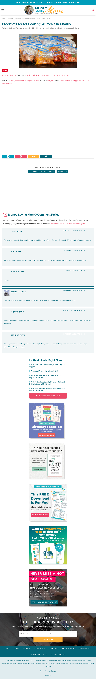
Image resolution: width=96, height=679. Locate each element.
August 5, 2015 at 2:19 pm (75, 270)
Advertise (54, 649)
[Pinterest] (21, 156)
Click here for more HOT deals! (48, 395)
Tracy (14, 312)
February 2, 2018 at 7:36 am (74, 250)
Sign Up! (48, 639)
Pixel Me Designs (50, 671)
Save (5, 70)
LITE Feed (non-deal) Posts (41, 171)
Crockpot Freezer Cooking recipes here (24, 80)
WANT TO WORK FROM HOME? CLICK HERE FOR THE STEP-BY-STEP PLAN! (48, 2)
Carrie (15, 272)
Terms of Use (85, 649)
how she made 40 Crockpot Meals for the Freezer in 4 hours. (47, 75)
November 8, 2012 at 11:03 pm (74, 310)
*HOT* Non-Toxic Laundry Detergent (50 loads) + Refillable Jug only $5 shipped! (47, 383)
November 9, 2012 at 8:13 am (74, 290)
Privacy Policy (69, 649)
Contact (26, 649)
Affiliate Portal (58, 654)
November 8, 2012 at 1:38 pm (74, 334)
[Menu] (3, 10)
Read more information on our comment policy (68, 223)
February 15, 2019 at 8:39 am (74, 230)
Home (7, 649)
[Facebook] (8, 156)
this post (50, 80)
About (16, 649)
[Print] (46, 156)
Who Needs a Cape (9, 75)
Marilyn (15, 292)
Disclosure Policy (39, 654)
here (76, 28)
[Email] (33, 156)
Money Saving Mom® (49, 10)
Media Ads (62, 171)
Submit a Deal (40, 649)
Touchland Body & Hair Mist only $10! (44, 371)
